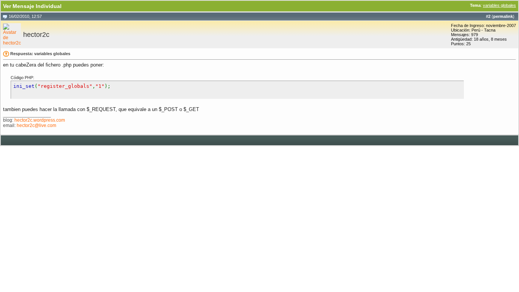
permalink (503, 16)
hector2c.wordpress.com (39, 120)
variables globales (499, 5)
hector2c (36, 34)
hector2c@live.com (36, 125)
